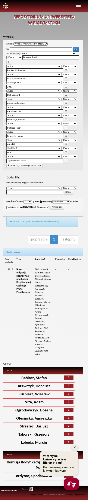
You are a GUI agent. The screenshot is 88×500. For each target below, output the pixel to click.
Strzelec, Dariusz (34, 426)
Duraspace (69, 495)
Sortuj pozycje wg (43, 202)
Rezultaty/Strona (14, 202)
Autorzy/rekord (28, 207)
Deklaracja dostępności (9, 490)
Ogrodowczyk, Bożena (34, 410)
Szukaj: (9, 44)
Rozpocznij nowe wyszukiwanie (24, 165)
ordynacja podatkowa (34, 476)
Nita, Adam (34, 402)
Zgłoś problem (80, 495)
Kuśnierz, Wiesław (34, 394)
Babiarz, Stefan (34, 378)
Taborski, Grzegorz (34, 435)
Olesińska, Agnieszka (34, 419)
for (7, 49)
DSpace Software (37, 495)
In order (74, 202)
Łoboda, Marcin (34, 443)
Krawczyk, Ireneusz (34, 386)
